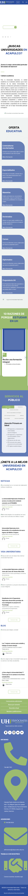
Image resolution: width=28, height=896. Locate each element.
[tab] (3, 37)
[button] (23, 2)
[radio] (22, 732)
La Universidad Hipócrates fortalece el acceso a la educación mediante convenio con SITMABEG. (13, 501)
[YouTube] (18, 732)
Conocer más (14, 546)
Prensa (7, 508)
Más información (8, 157)
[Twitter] (10, 732)
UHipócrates (9, 653)
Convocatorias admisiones (14, 701)
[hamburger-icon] (18, 2)
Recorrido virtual (14, 708)
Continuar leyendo (7, 507)
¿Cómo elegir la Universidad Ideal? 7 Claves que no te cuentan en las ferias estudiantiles (13, 675)
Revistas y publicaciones (14, 711)
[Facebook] (6, 732)
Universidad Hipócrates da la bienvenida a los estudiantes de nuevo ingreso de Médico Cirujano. (13, 530)
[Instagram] (14, 732)
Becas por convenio (14, 704)
